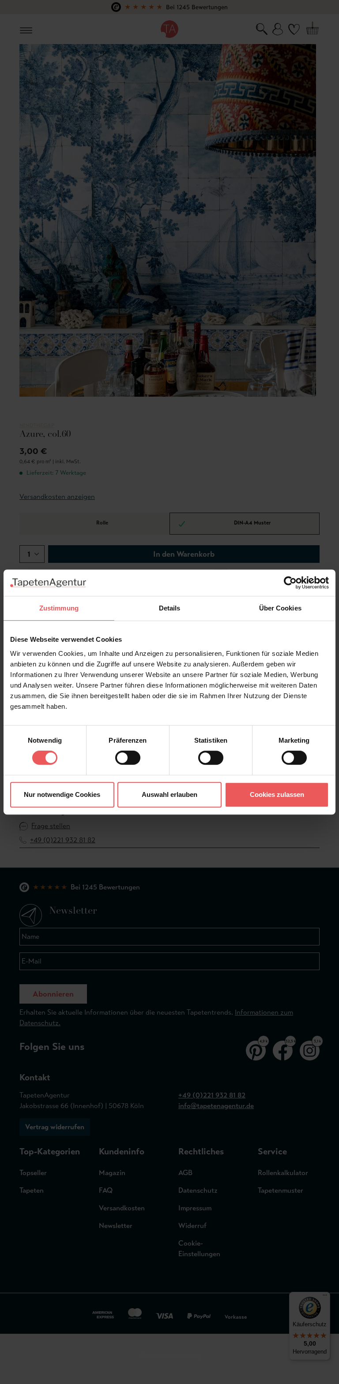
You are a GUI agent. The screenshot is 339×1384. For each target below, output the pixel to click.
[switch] (127, 758)
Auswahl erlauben (169, 794)
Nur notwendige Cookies (62, 794)
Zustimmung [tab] (59, 608)
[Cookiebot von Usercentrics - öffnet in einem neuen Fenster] (290, 582)
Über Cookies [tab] (280, 608)
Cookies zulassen (277, 794)
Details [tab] (170, 608)
